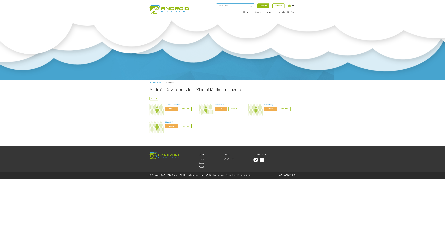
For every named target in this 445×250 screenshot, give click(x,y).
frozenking (268, 105)
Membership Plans (287, 12)
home (152, 82)
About (270, 12)
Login (293, 6)
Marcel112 (169, 122)
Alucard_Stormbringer (174, 105)
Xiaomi (159, 82)
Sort (153, 98)
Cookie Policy (231, 175)
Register (263, 5)
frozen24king (220, 105)
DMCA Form (229, 159)
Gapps (258, 12)
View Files (185, 109)
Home (246, 12)
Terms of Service (245, 175)
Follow (171, 109)
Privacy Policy (218, 175)
